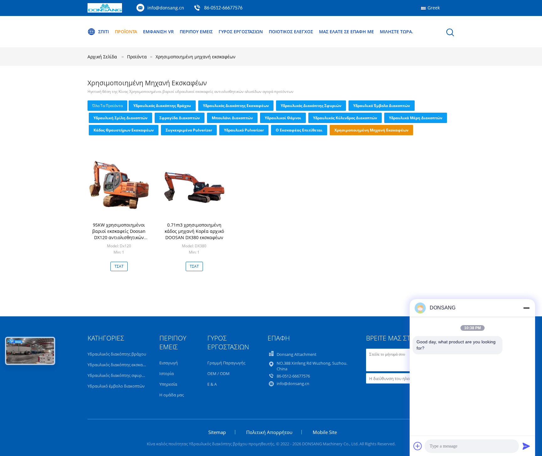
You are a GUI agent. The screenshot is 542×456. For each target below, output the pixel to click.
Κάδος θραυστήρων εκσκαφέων (123, 130)
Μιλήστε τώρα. (396, 32)
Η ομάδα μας (171, 395)
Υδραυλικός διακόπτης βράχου (162, 105)
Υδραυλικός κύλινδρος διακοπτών (345, 118)
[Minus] (526, 308)
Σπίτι (103, 32)
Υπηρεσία (168, 384)
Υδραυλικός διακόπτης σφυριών (311, 105)
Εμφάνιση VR (158, 32)
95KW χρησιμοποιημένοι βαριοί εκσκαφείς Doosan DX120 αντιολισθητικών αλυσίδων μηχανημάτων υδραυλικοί (119, 237)
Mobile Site (325, 432)
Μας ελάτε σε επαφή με (346, 32)
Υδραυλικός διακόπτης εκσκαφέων (236, 105)
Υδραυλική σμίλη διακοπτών (120, 118)
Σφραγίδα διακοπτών (179, 118)
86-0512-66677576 (223, 8)
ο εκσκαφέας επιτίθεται (299, 130)
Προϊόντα (126, 32)
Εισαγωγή (168, 363)
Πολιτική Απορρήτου (269, 432)
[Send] (526, 446)
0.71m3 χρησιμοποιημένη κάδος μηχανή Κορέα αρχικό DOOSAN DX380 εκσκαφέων (194, 231)
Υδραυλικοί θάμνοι (283, 118)
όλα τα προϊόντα (107, 105)
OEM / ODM (218, 373)
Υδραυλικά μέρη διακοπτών (415, 118)
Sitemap (217, 432)
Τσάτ (119, 266)
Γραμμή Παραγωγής (226, 363)
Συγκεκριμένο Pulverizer (189, 130)
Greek (434, 8)
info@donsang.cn (165, 8)
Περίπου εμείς (196, 32)
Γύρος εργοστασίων (241, 32)
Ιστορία (166, 373)
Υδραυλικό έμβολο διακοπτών (381, 105)
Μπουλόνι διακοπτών (232, 118)
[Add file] (417, 446)
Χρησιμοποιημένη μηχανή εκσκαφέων (196, 57)
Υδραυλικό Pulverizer (244, 130)
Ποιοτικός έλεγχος (291, 32)
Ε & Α (212, 384)
